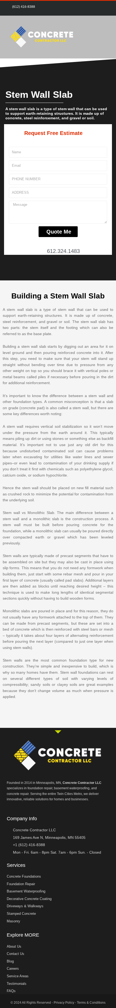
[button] (107, 37)
